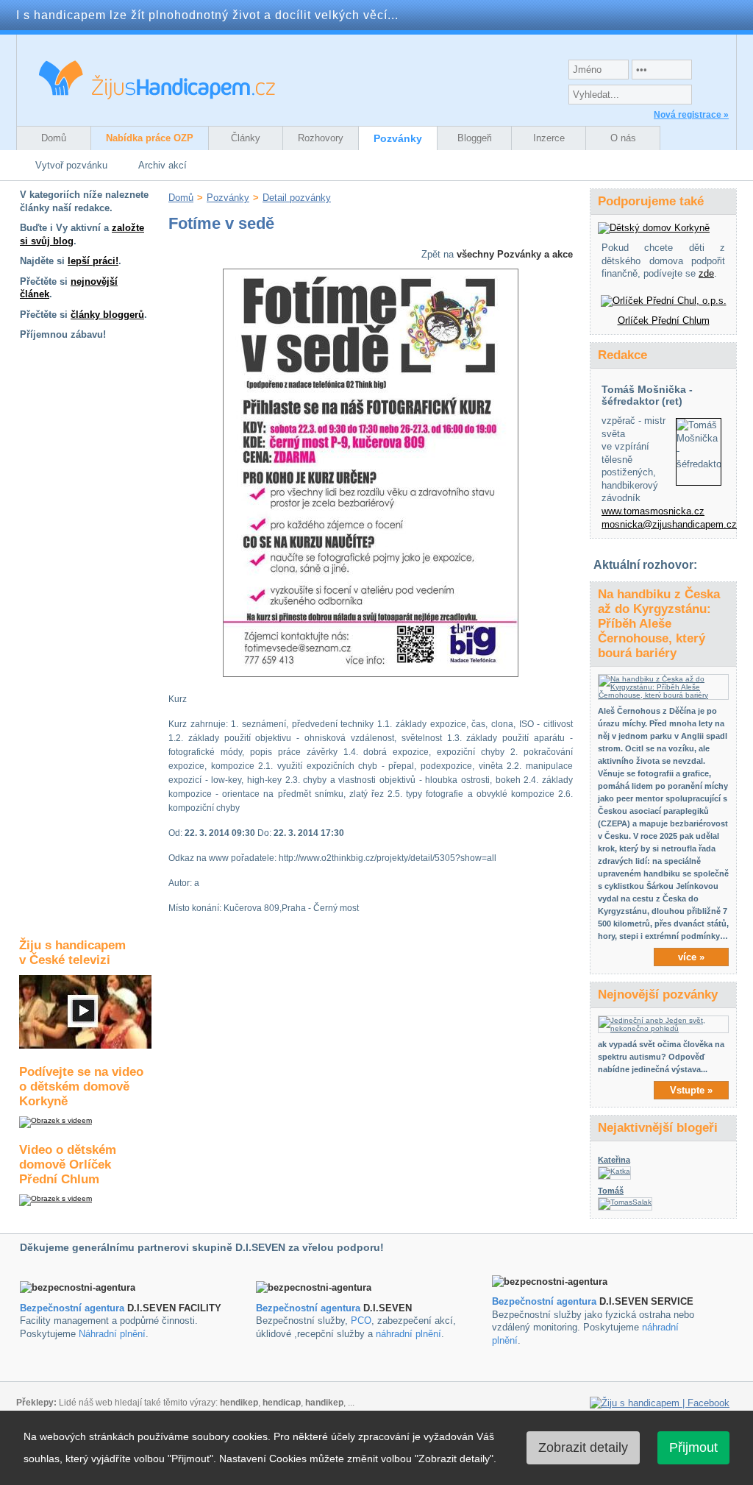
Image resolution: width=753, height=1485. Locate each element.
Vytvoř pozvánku (71, 165)
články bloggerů (107, 314)
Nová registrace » (691, 115)
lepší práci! (93, 260)
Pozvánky (398, 138)
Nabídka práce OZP (149, 137)
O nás (623, 137)
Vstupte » (691, 1090)
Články (245, 137)
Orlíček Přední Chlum (664, 320)
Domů (53, 137)
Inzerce (549, 137)
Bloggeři (474, 137)
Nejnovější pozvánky (658, 995)
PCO (361, 1320)
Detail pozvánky (297, 197)
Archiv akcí (162, 165)
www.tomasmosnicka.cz (653, 511)
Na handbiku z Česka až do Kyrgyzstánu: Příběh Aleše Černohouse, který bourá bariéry (659, 623)
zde (706, 273)
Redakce (622, 355)
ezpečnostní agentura (311, 1308)
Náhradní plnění (112, 1333)
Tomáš (611, 1190)
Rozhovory (320, 137)
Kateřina (614, 1159)
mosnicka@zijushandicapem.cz (669, 524)
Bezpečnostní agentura (72, 1308)
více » (691, 957)
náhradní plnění (408, 1333)
